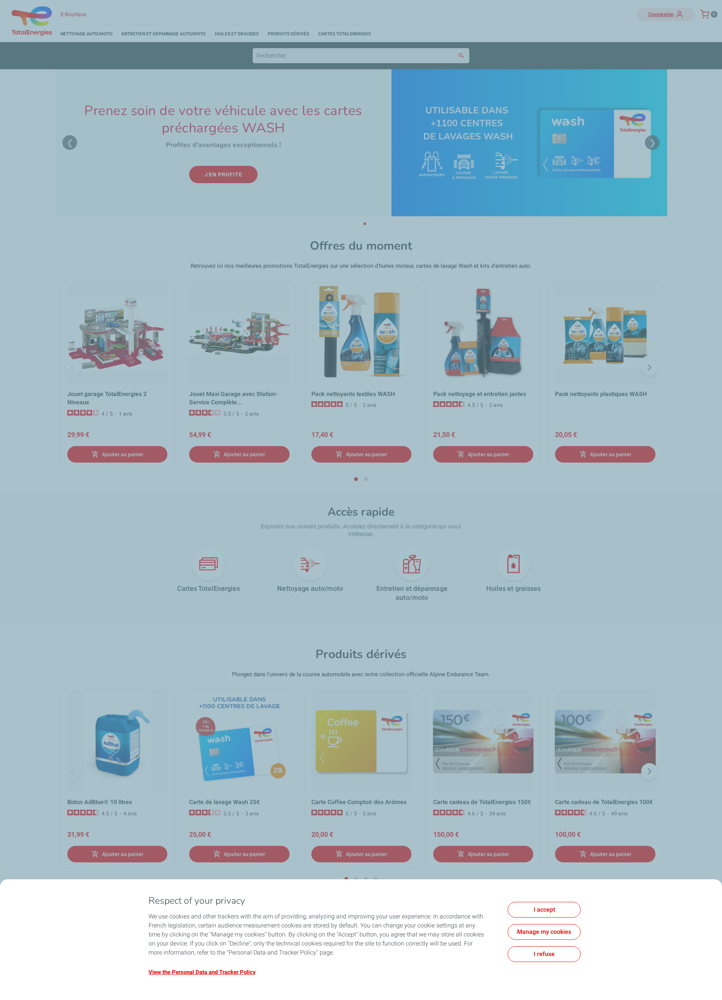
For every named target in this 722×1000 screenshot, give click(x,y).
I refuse (544, 954)
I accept (544, 909)
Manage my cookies (544, 931)
